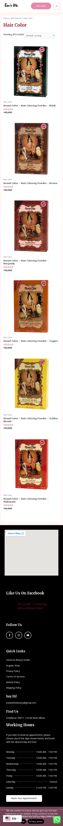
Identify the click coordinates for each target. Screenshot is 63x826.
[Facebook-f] (9, 635)
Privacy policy (36, 821)
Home (6, 18)
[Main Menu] (57, 6)
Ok (23, 821)
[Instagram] (18, 635)
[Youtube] (27, 635)
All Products (16, 18)
